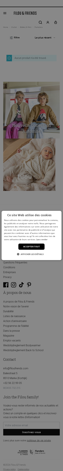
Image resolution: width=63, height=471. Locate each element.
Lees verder (41, 239)
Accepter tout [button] (31, 246)
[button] (31, 254)
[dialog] (32, 235)
